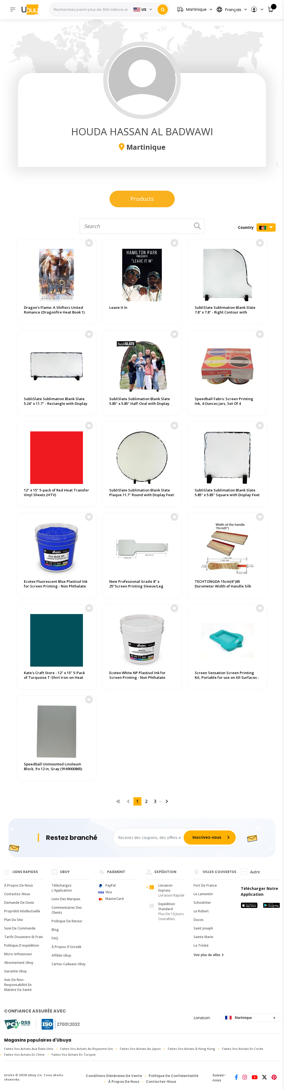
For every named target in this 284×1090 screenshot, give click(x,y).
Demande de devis (19, 902)
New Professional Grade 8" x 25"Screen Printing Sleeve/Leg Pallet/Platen (136, 586)
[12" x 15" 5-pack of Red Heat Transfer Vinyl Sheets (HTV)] (56, 456)
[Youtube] (254, 1078)
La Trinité (201, 945)
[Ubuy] (33, 9)
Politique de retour (67, 921)
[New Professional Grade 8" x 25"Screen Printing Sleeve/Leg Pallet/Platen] (142, 547)
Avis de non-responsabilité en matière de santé (18, 984)
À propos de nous (18, 885)
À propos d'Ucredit (67, 946)
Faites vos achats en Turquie (74, 1054)
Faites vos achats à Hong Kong (191, 1049)
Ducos (199, 919)
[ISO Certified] (55, 1024)
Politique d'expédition (21, 945)
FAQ (55, 938)
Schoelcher (202, 902)
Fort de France (205, 885)
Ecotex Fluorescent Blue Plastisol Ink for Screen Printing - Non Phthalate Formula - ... (55, 586)
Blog (55, 929)
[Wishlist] (89, 243)
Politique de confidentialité (173, 1075)
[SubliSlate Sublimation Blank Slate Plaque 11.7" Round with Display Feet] (142, 456)
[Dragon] (56, 273)
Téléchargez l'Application (62, 888)
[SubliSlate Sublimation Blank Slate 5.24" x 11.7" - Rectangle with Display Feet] (56, 365)
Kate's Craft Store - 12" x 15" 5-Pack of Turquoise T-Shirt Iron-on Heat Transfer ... (54, 677)
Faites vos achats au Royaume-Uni (86, 1049)
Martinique (243, 1017)
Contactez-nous (17, 894)
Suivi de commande (20, 928)
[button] (257, 9)
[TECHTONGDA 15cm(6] (227, 547)
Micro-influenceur (18, 954)
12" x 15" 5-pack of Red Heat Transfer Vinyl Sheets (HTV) (56, 492)
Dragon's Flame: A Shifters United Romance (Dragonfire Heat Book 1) (54, 310)
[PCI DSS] (17, 1024)
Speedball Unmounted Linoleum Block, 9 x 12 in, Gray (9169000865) (53, 766)
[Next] (167, 801)
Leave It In (118, 307)
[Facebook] (236, 1078)
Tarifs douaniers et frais (23, 936)
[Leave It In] (142, 273)
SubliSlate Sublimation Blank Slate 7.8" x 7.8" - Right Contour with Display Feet (225, 312)
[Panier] (270, 9)
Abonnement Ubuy (18, 962)
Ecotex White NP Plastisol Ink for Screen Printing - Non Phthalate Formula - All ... (137, 677)
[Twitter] (264, 1078)
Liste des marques (66, 899)
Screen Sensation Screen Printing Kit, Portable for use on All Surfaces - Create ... (227, 677)
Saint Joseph (203, 928)
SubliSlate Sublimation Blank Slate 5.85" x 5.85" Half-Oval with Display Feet (139, 404)
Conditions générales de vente (114, 1075)
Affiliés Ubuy (61, 955)
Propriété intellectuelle (22, 911)
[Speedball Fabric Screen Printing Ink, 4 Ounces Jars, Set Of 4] (227, 365)
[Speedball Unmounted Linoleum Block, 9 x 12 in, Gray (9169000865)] (56, 730)
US (143, 9)
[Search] (163, 9)
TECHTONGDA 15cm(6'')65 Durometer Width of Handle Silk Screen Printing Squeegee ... (223, 586)
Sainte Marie (203, 936)
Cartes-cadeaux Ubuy (68, 964)
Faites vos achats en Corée (242, 1049)
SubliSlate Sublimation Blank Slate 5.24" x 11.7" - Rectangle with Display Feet (55, 404)
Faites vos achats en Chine (24, 1054)
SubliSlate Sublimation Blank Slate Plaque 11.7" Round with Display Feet (141, 492)
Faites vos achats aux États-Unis (28, 1049)
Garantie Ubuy (15, 971)
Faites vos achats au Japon (140, 1049)
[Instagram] (244, 1078)
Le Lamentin (203, 894)
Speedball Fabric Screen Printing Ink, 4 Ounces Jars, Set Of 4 (224, 401)
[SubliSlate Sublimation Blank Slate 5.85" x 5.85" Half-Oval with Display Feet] (142, 365)
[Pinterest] (274, 1078)
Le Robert (201, 911)
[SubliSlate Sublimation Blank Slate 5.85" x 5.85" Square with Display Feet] (227, 456)
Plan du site (13, 919)
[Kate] (56, 639)
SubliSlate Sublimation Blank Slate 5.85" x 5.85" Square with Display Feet (227, 492)
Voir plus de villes (207, 954)
